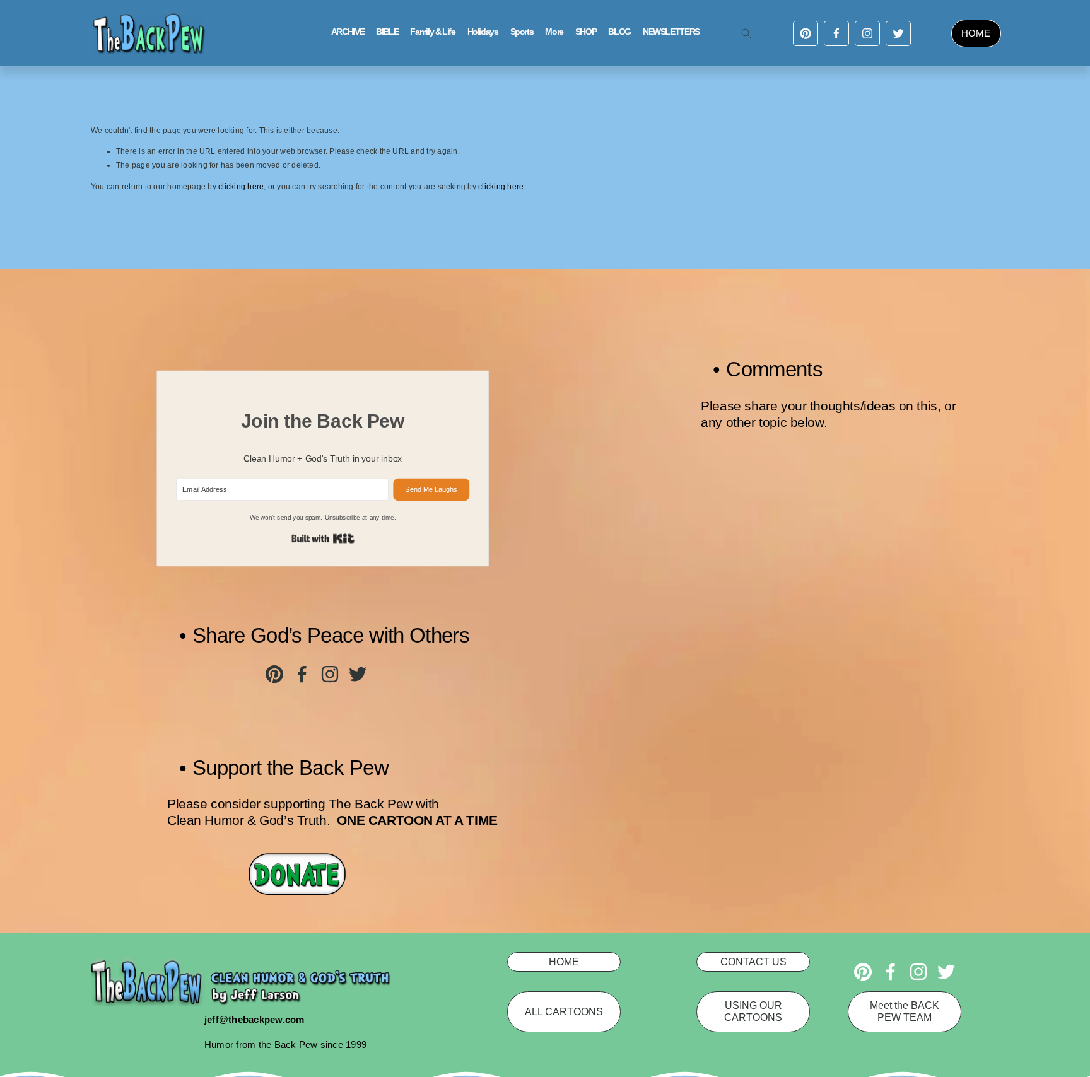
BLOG (619, 32)
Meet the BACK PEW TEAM (904, 1011)
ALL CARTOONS (564, 1011)
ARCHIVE (347, 32)
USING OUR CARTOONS (753, 1011)
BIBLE (387, 32)
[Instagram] (867, 33)
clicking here (241, 186)
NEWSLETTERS (671, 32)
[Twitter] (898, 33)
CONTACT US (753, 961)
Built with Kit (323, 538)
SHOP (586, 32)
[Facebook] (836, 33)
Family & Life (432, 32)
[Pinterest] (805, 33)
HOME (975, 33)
